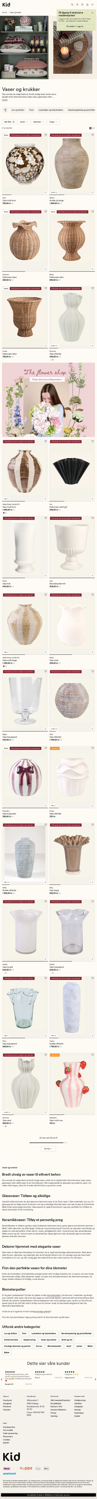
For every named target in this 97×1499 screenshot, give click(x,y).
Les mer (4, 100)
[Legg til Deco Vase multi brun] (45, 192)
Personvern (8, 1436)
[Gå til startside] (6, 4)
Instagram (7, 1403)
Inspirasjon (79, 1413)
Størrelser (37, 122)
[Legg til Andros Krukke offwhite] (92, 1035)
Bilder (90, 1346)
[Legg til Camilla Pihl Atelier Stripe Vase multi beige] (45, 652)
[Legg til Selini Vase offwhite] (92, 728)
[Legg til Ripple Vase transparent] (45, 728)
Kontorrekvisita (11, 1340)
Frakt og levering (10, 1433)
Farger (52, 122)
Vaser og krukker (48, 1340)
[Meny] (92, 4)
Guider (77, 1416)
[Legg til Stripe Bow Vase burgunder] (45, 805)
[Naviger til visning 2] (36, 271)
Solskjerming (80, 1400)
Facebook (7, 1400)
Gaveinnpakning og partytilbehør (76, 1333)
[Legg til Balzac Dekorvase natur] (92, 269)
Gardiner (78, 1403)
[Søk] (72, 4)
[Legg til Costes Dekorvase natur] (45, 345)
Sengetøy (78, 1406)
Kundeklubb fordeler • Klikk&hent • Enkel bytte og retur (48, 1495)
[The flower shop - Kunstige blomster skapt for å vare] (48, 409)
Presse (53, 1413)
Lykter (79, 1346)
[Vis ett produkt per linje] (93, 128)
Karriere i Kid (56, 1406)
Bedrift (6, 1443)
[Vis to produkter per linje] (90, 128)
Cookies (6, 1439)
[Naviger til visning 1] (13, 271)
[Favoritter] (82, 4)
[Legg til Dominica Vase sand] (45, 1112)
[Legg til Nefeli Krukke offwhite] (45, 882)
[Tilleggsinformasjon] (12, 204)
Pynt (31, 110)
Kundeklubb (56, 1403)
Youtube (6, 1409)
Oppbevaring (29, 1340)
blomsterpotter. (54, 1295)
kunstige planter (43, 1311)
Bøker (6, 1352)
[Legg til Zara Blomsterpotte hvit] (92, 575)
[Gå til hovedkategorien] (5, 110)
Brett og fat (67, 1340)
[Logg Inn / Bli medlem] (77, 4)
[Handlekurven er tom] (87, 4)
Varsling (54, 1416)
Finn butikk (8, 1430)
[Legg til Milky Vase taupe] (92, 882)
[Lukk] (92, 12)
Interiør (4, 12)
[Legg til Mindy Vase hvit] (45, 575)
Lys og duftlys (18, 110)
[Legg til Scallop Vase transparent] (92, 958)
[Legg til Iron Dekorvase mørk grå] (92, 498)
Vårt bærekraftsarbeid (60, 1400)
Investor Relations (58, 1409)
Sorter (22, 122)
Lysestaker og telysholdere (51, 110)
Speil (68, 1346)
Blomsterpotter (54, 1346)
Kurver (39, 1346)
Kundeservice (9, 1427)
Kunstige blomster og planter (17, 1346)
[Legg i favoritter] (45, 135)
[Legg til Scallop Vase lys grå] (45, 958)
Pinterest (7, 1406)
